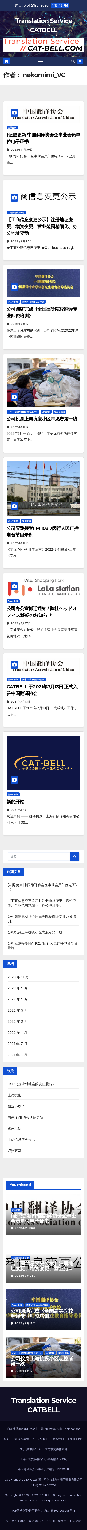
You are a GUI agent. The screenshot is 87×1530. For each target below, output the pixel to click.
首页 (6, 1438)
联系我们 (58, 1438)
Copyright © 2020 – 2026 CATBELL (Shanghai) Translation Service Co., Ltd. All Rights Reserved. (43, 1497)
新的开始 (15, 801)
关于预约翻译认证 (31, 1449)
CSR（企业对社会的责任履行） (23, 411)
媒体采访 (26, 521)
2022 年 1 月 (17, 1032)
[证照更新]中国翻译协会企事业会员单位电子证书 (43, 1218)
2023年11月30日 (22, 149)
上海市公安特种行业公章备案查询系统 (43, 1459)
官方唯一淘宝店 (57, 1520)
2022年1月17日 (21, 623)
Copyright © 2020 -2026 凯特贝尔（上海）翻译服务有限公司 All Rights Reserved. (43, 1482)
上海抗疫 (46, 411)
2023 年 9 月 (18, 988)
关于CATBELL (40, 1438)
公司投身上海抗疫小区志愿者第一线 (42, 419)
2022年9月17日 (21, 323)
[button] (73, 61)
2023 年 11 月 (18, 977)
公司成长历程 (20, 1438)
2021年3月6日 (20, 809)
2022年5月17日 (21, 427)
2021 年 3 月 (17, 1055)
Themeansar (71, 1428)
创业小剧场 (13, 302)
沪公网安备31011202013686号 (25, 1520)
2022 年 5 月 (18, 1010)
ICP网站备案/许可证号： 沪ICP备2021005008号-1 (43, 1510)
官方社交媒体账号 (56, 1449)
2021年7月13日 (21, 701)
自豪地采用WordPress (21, 1428)
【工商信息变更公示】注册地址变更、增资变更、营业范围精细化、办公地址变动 (42, 226)
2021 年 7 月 (17, 1044)
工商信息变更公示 (16, 212)
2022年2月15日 (21, 543)
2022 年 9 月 (18, 999)
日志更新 (75, 1520)
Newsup (50, 1428)
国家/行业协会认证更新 (33, 302)
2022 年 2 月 (18, 1021)
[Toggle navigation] (40, 61)
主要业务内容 (75, 1438)
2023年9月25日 (21, 241)
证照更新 (12, 127)
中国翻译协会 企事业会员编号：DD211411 (43, 1469)
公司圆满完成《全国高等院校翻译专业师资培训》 (42, 1313)
